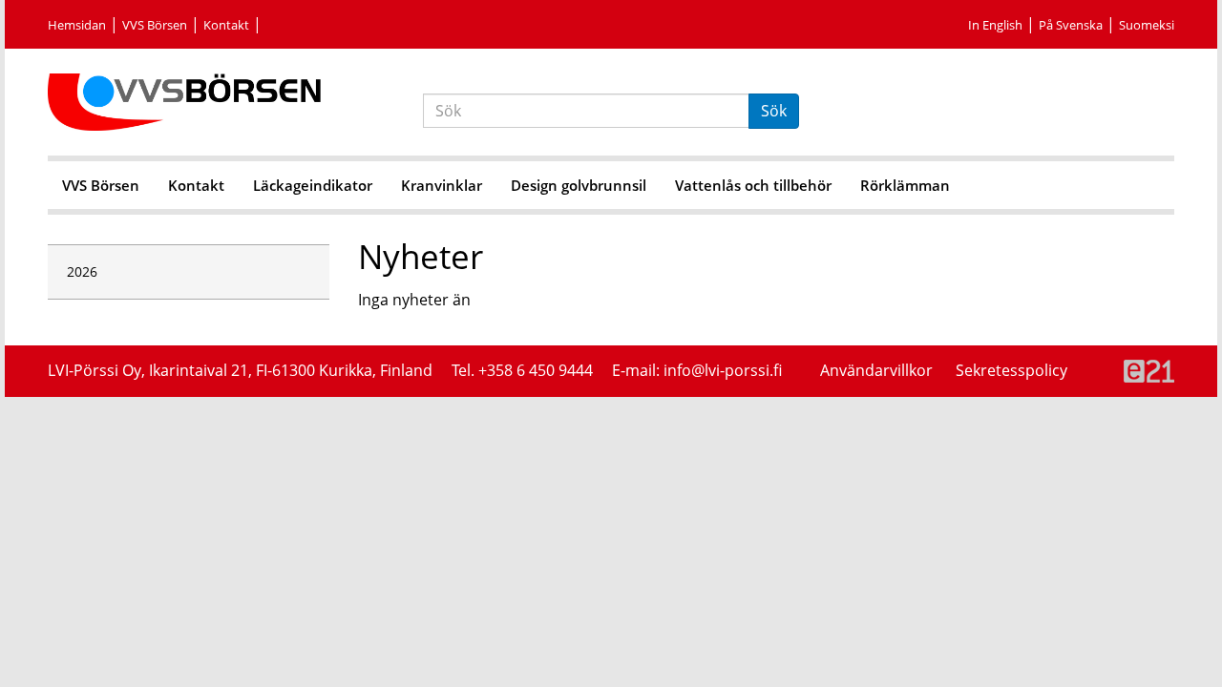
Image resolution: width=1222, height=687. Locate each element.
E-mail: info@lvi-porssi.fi (697, 370)
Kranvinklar (441, 185)
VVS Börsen (154, 24)
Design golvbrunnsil (578, 185)
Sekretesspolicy (1011, 370)
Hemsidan (77, 24)
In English (995, 24)
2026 (82, 271)
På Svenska (1071, 24)
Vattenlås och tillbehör (753, 185)
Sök (774, 110)
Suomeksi (1146, 24)
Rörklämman (905, 185)
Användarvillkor (878, 370)
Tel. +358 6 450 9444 (522, 370)
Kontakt (226, 24)
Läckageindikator (312, 185)
